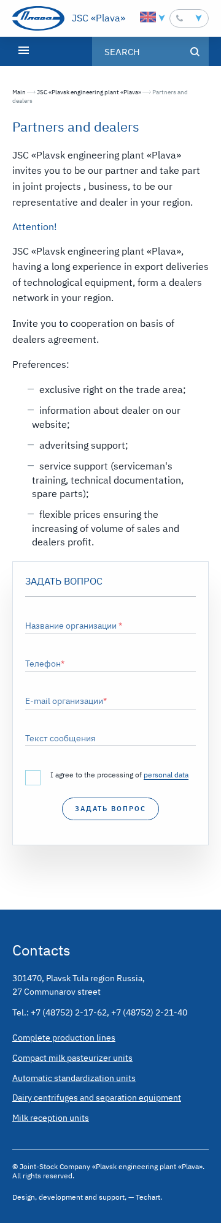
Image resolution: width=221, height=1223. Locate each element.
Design (23, 1197)
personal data (166, 774)
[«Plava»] (38, 18)
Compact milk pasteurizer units (72, 1057)
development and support (82, 1197)
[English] (148, 17)
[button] (189, 18)
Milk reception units (50, 1117)
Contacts (41, 950)
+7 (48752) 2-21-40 (149, 1012)
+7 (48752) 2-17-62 (69, 1012)
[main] (110, 488)
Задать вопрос (110, 808)
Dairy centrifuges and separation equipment (96, 1097)
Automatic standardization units (74, 1077)
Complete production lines (63, 1037)
